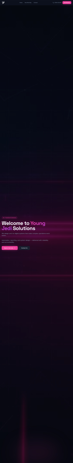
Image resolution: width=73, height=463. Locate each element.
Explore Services (8, 248)
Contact (36, 2)
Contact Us (24, 248)
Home (21, 2)
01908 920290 (57, 2)
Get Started (67, 2)
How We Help (28, 2)
